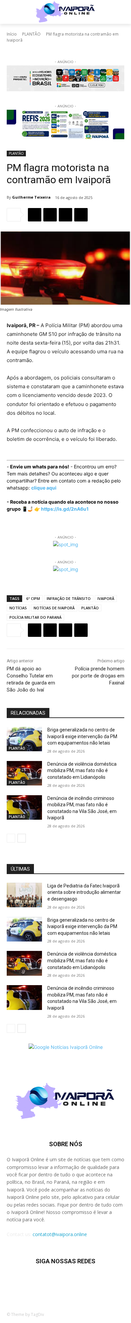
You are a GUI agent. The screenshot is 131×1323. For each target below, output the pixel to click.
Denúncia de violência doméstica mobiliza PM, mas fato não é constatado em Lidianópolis (82, 770)
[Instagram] (40, 1281)
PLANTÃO (31, 34)
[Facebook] (34, 214)
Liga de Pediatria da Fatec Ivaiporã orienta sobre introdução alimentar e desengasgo (84, 892)
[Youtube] (106, 1281)
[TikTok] (57, 1281)
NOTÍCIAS (18, 607)
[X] (50, 214)
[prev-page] (11, 838)
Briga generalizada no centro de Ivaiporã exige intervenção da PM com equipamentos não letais (82, 736)
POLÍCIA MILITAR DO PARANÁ (35, 617)
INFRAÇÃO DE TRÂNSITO (69, 598)
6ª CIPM (33, 598)
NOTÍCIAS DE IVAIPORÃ (54, 607)
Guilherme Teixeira (31, 197)
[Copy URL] (81, 214)
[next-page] (21, 838)
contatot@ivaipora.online (60, 1234)
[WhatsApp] (65, 214)
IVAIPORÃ (105, 598)
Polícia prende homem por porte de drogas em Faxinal (98, 676)
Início (12, 34)
